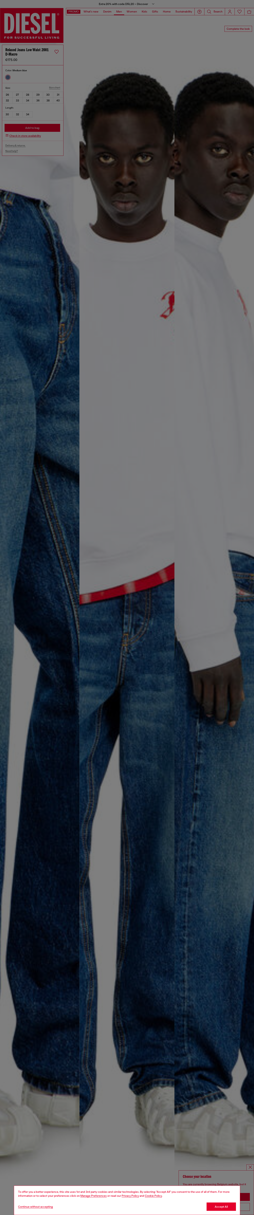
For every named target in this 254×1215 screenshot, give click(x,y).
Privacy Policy (130, 1195)
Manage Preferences (93, 1195)
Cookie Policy (153, 1195)
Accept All (221, 1206)
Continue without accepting (35, 1206)
